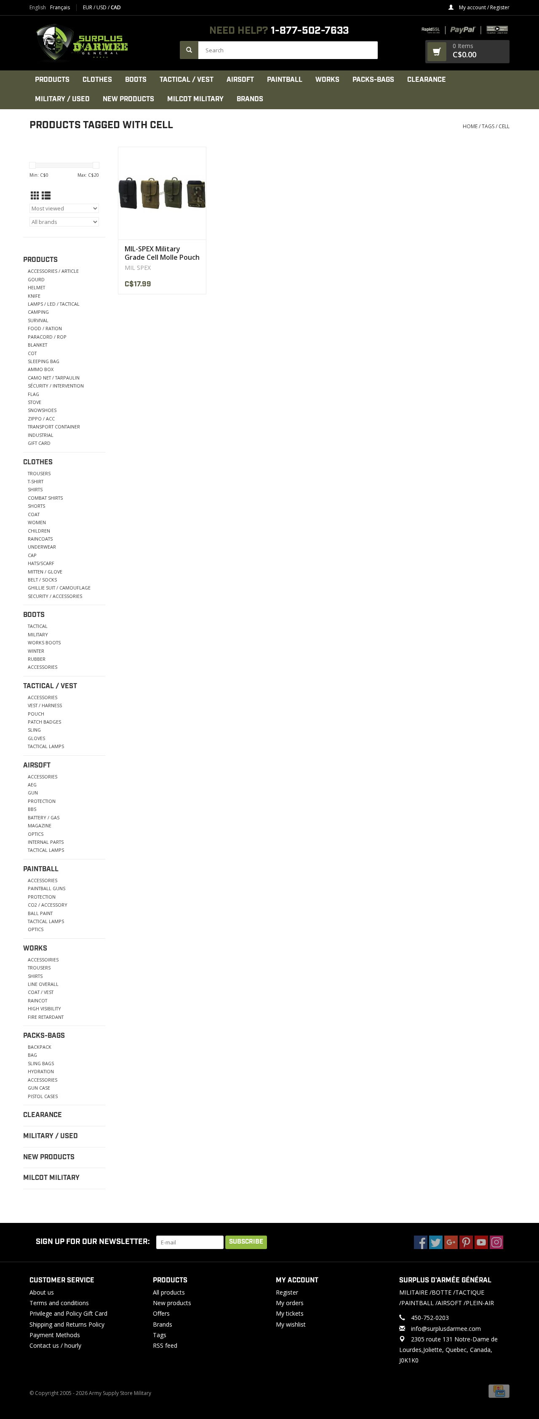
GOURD (36, 279)
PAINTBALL (284, 79)
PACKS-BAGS (373, 79)
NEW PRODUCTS (128, 99)
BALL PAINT (40, 913)
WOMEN (37, 522)
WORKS (327, 79)
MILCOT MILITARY (195, 99)
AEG (32, 784)
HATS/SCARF (41, 563)
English (37, 7)
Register (287, 1292)
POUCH (36, 714)
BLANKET (37, 345)
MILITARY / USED (62, 99)
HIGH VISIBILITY (44, 1008)
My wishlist (291, 1324)
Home (470, 126)
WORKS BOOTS (44, 642)
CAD (116, 7)
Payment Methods (54, 1335)
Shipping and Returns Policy (66, 1324)
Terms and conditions (59, 1303)
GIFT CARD (39, 443)
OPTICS (35, 834)
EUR (88, 7)
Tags (488, 126)
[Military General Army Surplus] (100, 43)
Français (60, 7)
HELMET (36, 287)
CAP (32, 555)
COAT (34, 514)
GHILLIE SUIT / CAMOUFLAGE (59, 587)
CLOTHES (97, 79)
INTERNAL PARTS (46, 842)
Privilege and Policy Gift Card (68, 1313)
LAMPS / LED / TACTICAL (54, 304)
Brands (250, 99)
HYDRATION (41, 1071)
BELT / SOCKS (42, 579)
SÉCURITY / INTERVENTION (56, 385)
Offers (161, 1313)
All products (169, 1292)
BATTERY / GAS (43, 817)
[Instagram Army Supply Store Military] (496, 1242)
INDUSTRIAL (40, 435)
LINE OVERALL (43, 984)
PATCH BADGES (44, 722)
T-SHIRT (35, 481)
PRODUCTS (52, 79)
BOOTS (136, 79)
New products (172, 1303)
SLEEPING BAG (43, 361)
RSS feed (165, 1345)
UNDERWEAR (42, 547)
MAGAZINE (39, 825)
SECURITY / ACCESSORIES (55, 596)
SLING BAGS (41, 1063)
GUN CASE (39, 1088)
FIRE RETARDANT (46, 1017)
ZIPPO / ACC (41, 418)
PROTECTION (42, 801)
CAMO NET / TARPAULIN (54, 377)
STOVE (34, 402)
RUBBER (36, 659)
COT (32, 353)
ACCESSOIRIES (43, 959)
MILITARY (38, 634)
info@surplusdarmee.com (446, 1329)
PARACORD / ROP (47, 337)
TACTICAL (38, 626)
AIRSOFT (240, 79)
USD (102, 7)
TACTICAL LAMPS (46, 746)
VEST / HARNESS (45, 705)
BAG (32, 1055)
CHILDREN (39, 531)
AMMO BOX (40, 369)
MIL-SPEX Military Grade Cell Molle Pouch (162, 253)
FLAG (33, 394)
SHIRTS (35, 489)
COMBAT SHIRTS (45, 498)
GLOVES (36, 738)
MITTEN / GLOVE (45, 571)
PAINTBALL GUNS (46, 888)
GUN (33, 792)
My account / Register (484, 7)
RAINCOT (37, 1000)
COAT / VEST (40, 992)
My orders (290, 1303)
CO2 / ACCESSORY (47, 905)
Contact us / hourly (55, 1345)
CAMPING (38, 312)
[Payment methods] (499, 1391)
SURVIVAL (38, 320)
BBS (32, 809)
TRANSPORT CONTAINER (54, 426)
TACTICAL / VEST (186, 79)
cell (504, 126)
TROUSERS (39, 473)
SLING (34, 730)
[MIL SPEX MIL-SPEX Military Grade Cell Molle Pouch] (162, 193)
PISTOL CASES (43, 1096)
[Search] (189, 50)
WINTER (36, 651)
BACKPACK (39, 1047)
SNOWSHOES (42, 410)
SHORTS (36, 506)
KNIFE (34, 296)
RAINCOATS (40, 539)
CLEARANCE (426, 79)
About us (41, 1292)
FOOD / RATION (45, 328)
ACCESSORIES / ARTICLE (53, 271)
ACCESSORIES (42, 667)
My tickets (290, 1313)
